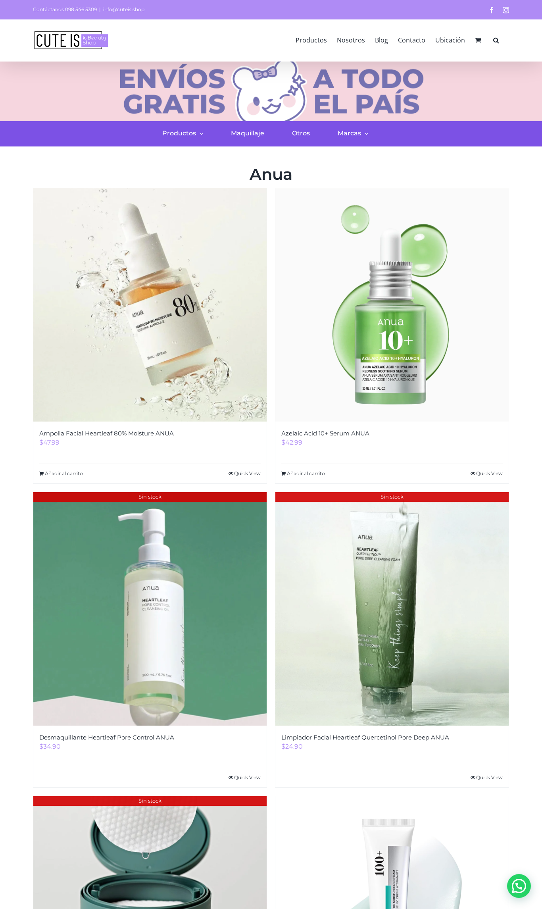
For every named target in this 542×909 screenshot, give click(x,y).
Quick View (247, 473)
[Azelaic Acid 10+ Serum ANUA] (392, 305)
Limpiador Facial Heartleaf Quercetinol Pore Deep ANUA (365, 737)
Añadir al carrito (64, 473)
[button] (496, 40)
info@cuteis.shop (123, 9)
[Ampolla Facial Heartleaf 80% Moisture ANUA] (150, 305)
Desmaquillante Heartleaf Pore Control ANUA (106, 737)
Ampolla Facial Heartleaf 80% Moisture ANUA (106, 433)
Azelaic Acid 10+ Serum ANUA (325, 433)
